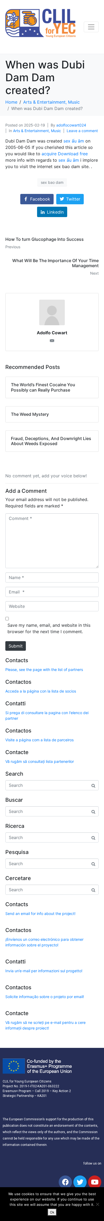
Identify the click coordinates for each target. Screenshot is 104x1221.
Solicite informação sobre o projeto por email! (44, 996)
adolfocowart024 (71, 125)
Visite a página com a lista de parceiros (39, 740)
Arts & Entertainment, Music (37, 130)
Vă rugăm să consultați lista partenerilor (39, 761)
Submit (16, 646)
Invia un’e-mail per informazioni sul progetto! (43, 970)
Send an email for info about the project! (40, 913)
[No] (97, 1204)
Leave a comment (82, 130)
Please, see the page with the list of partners (44, 669)
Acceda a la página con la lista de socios (40, 691)
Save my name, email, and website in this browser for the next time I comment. (48, 628)
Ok (52, 1212)
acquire (49, 153)
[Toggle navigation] (91, 27)
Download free (73, 153)
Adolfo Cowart (52, 332)
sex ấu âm (73, 141)
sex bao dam (52, 182)
